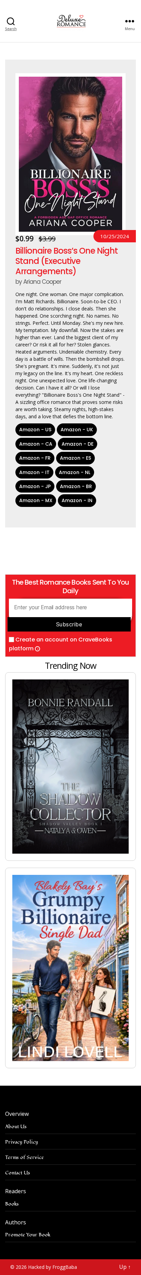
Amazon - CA (35, 444)
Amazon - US (35, 429)
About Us (16, 1126)
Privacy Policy (21, 1142)
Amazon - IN (77, 500)
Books (12, 1204)
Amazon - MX (35, 500)
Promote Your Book (27, 1234)
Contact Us (17, 1172)
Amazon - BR (76, 486)
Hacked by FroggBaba (52, 1267)
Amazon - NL (74, 472)
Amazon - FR (35, 458)
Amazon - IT (34, 472)
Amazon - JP (35, 486)
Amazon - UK (77, 429)
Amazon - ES (75, 458)
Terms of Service (24, 1157)
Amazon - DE (77, 444)
